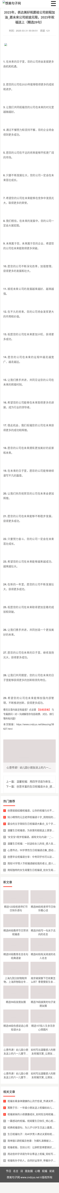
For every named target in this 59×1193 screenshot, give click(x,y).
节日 (8, 1171)
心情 (37, 1171)
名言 (15, 1171)
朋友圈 (29, 1171)
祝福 (44, 1171)
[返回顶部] (55, 1070)
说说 (51, 1171)
